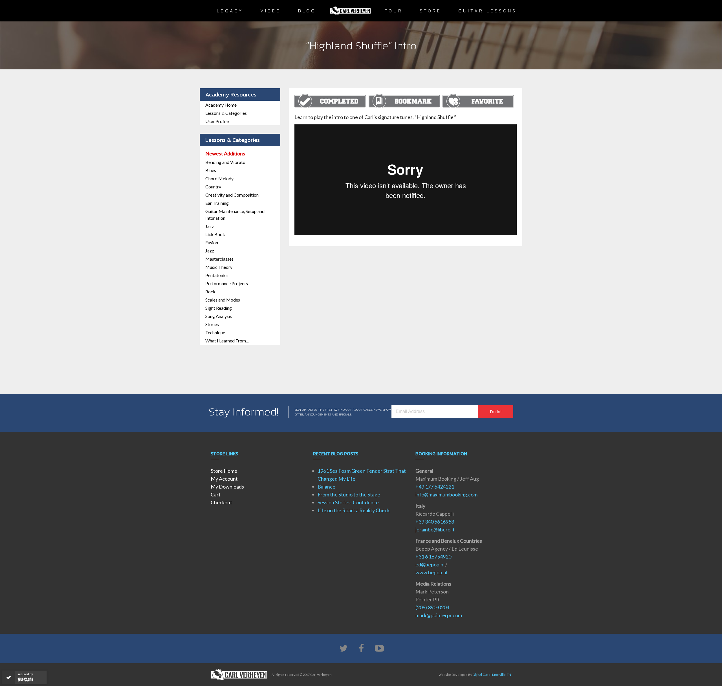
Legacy (230, 10)
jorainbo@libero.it (435, 529)
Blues (210, 170)
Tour (394, 10)
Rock (210, 291)
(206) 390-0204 (432, 607)
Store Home (224, 471)
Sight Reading (218, 308)
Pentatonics (216, 275)
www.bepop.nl (431, 572)
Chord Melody (219, 178)
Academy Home (221, 104)
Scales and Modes (222, 299)
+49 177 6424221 (434, 486)
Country (213, 186)
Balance (326, 486)
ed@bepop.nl (429, 564)
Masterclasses (219, 258)
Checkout (221, 502)
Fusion (211, 242)
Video (270, 10)
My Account (224, 479)
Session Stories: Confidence (348, 502)
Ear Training (217, 203)
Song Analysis (218, 316)
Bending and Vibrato (225, 162)
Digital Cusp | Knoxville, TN (492, 674)
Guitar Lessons (487, 10)
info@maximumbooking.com (446, 494)
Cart (216, 494)
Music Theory (218, 267)
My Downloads (227, 486)
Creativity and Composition (232, 194)
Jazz (209, 226)
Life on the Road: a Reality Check (354, 510)
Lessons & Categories (226, 113)
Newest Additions (225, 153)
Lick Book (215, 234)
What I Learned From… (227, 340)
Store (430, 10)
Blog (307, 10)
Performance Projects (226, 283)
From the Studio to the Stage (349, 494)
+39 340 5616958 (434, 521)
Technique (215, 332)
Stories (212, 324)
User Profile (217, 121)
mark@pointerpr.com (438, 615)
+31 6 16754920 (433, 556)
